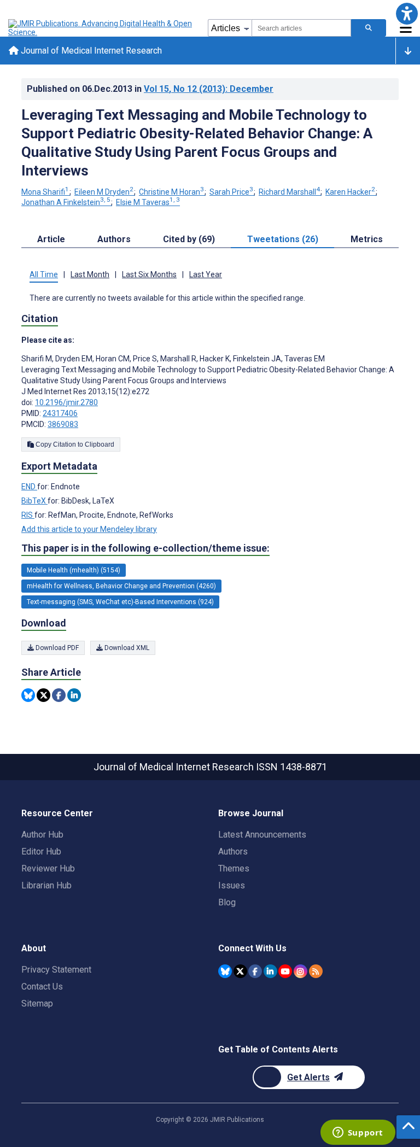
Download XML (126, 648)
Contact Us (42, 986)
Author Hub (42, 834)
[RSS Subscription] (316, 971)
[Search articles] (368, 28)
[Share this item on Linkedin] (74, 695)
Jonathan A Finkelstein (65, 202)
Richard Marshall (289, 192)
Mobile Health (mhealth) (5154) (73, 570)
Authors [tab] (114, 239)
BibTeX (34, 500)
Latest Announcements (262, 834)
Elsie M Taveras (148, 202)
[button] (406, 13)
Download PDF (56, 648)
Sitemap (37, 1003)
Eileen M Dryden (103, 192)
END (29, 486)
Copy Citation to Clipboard (74, 444)
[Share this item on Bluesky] (28, 695)
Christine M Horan (171, 192)
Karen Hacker (350, 192)
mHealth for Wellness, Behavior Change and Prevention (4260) (121, 586)
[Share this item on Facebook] (59, 695)
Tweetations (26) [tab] (282, 239)
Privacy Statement (56, 969)
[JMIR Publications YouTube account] (285, 971)
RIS (27, 515)
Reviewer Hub (48, 868)
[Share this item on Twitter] (43, 695)
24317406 (60, 413)
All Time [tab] (44, 274)
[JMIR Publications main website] (101, 28)
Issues (231, 885)
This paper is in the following (145, 548)
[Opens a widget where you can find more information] (357, 1133)
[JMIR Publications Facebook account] (255, 971)
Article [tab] (51, 239)
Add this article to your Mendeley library (89, 529)
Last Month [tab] (90, 274)
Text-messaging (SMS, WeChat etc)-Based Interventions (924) (120, 602)
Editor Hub (41, 851)
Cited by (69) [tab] (189, 239)
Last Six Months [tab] (149, 274)
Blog (227, 902)
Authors (233, 851)
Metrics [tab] (367, 239)
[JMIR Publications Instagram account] (300, 971)
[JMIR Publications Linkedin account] (270, 971)
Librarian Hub (46, 885)
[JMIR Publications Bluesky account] (225, 971)
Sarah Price (231, 192)
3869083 (63, 424)
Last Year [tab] (205, 274)
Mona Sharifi (45, 192)
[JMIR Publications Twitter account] (240, 971)
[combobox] (301, 28)
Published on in (150, 89)
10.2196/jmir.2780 (66, 402)
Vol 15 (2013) (208, 89)
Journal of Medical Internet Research (90, 50)
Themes (233, 868)
